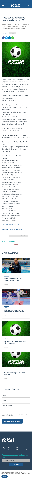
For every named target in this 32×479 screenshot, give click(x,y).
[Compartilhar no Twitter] (6, 37)
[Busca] (29, 5)
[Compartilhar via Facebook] (3, 37)
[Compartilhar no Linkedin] (9, 37)
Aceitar (4, 476)
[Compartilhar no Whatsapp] (12, 37)
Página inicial (6, 448)
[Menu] (3, 5)
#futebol (12, 236)
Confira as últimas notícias (10, 225)
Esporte (5, 33)
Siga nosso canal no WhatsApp (12, 229)
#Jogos (17, 236)
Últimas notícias (7, 450)
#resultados (24, 236)
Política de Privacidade (23, 450)
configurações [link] (26, 473)
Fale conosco (20, 448)
